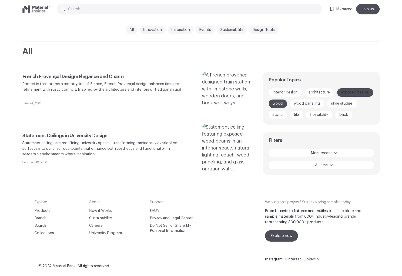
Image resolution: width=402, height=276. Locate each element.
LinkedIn (311, 259)
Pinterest (293, 259)
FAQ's (155, 211)
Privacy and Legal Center (171, 218)
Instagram (273, 259)
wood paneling (307, 103)
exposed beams (355, 92)
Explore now (281, 236)
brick (343, 114)
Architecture (319, 92)
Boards (40, 225)
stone (278, 114)
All (131, 30)
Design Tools (263, 30)
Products (42, 211)
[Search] (63, 9)
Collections (44, 233)
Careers (95, 225)
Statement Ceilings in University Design (65, 135)
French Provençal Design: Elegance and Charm (73, 76)
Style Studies (342, 103)
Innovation (152, 30)
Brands (40, 218)
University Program (105, 233)
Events (205, 30)
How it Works (100, 211)
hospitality (319, 114)
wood (278, 103)
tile (296, 114)
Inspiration (180, 30)
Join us (368, 9)
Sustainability (231, 30)
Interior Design (285, 92)
